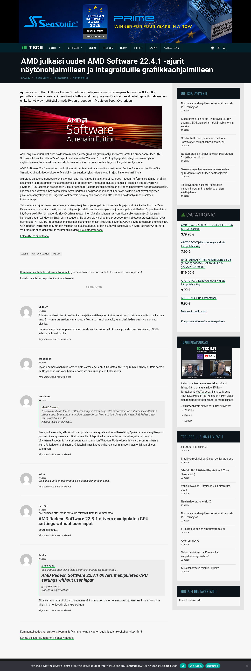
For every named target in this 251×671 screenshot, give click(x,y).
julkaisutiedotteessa (90, 230)
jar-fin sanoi (48, 566)
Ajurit (25, 254)
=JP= (42, 474)
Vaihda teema (171, 47)
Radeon (56, 254)
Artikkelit (73, 47)
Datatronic (199, 215)
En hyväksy (196, 665)
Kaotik (42, 555)
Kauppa (153, 47)
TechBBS (108, 47)
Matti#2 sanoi (49, 407)
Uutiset (53, 47)
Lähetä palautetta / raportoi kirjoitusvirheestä (47, 278)
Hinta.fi (138, 47)
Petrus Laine (42, 77)
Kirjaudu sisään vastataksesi (55, 339)
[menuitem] (55, 47)
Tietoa (123, 47)
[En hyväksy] (246, 666)
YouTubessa (203, 391)
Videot (92, 47)
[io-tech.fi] (32, 47)
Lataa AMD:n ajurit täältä (34, 236)
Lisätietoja (212, 665)
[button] (213, 47)
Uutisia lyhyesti (194, 93)
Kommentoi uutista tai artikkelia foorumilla (45, 272)
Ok (183, 665)
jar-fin (43, 506)
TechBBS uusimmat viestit (202, 436)
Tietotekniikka (60, 77)
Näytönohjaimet (40, 254)
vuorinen (44, 396)
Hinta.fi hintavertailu (190, 600)
